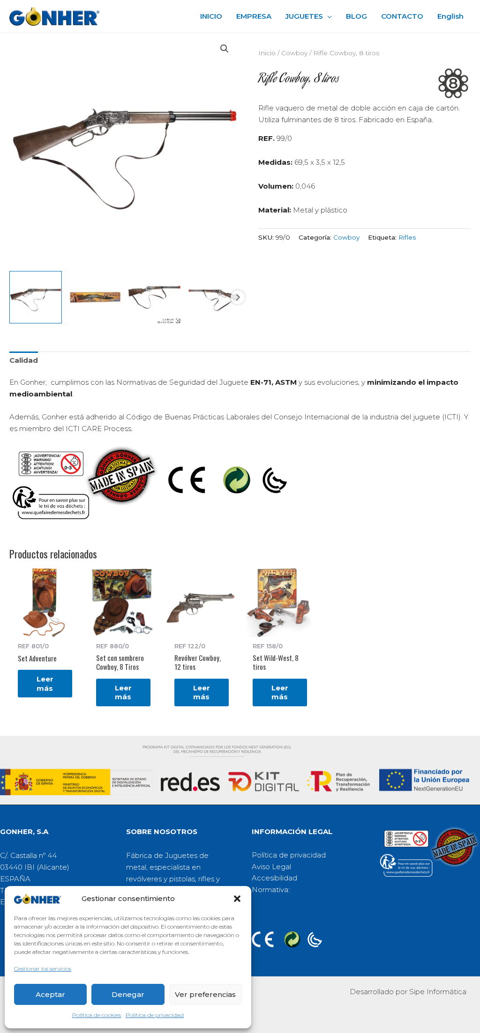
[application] (327, 16)
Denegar (128, 994)
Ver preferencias (205, 994)
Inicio (267, 53)
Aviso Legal (271, 866)
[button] (237, 898)
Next (238, 297)
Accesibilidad (274, 877)
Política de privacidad (155, 1014)
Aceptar (50, 994)
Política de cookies (96, 1014)
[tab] (23, 361)
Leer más (45, 683)
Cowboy (294, 53)
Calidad (23, 360)
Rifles (407, 237)
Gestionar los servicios (42, 968)
